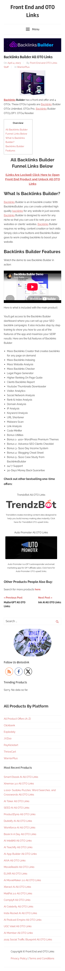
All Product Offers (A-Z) (17, 718)
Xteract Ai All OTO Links (17, 886)
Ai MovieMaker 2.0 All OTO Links (22, 880)
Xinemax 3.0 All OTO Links (19, 783)
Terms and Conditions (41, 958)
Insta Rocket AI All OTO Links (20, 913)
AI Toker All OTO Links (16, 801)
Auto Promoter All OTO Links (31, 532)
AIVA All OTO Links (15, 860)
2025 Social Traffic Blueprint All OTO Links (28, 939)
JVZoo (8, 738)
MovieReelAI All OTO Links (19, 866)
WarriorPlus (23, 67)
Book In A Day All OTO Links (20, 834)
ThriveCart (10, 751)
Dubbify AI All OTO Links (18, 820)
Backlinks (9, 99)
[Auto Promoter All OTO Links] (31, 538)
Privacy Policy (19, 958)
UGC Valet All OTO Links (18, 926)
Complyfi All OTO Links (17, 899)
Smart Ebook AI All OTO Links (21, 776)
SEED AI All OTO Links (16, 807)
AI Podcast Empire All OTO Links (22, 919)
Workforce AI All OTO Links (19, 827)
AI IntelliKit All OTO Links (18, 840)
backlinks (17, 210)
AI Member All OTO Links (18, 932)
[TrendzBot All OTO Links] (31, 500)
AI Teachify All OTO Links (18, 847)
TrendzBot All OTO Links (31, 494)
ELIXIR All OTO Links (15, 873)
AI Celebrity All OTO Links (18, 906)
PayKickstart (11, 745)
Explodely (9, 731)
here (38, 589)
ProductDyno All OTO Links (19, 814)
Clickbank (9, 725)
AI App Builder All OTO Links (20, 853)
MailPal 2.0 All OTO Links (18, 893)
